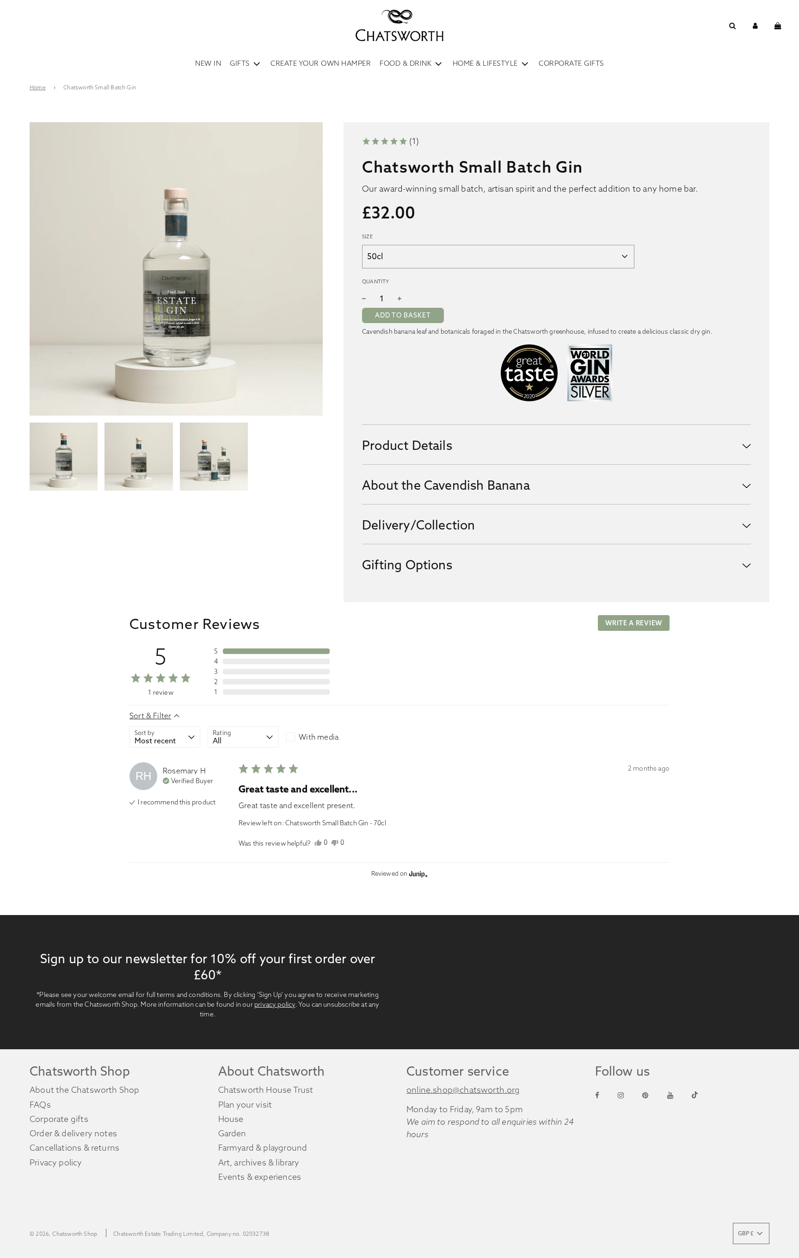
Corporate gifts (59, 1119)
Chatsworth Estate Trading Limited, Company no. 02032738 (191, 1233)
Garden (232, 1133)
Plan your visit (245, 1104)
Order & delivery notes (73, 1133)
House (231, 1119)
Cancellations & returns (74, 1147)
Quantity (375, 281)
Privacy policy (56, 1162)
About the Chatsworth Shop (84, 1089)
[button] (390, 141)
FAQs (40, 1104)
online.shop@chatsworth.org (463, 1089)
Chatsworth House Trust (265, 1089)
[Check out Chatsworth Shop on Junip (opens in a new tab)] (417, 874)
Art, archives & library (259, 1162)
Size (367, 236)
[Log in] (755, 26)
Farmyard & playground (262, 1147)
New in (208, 63)
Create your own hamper (320, 63)
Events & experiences (259, 1176)
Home (38, 87)
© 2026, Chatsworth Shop (63, 1233)
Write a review (633, 623)
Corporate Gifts (571, 63)
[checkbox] (321, 736)
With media (318, 736)
